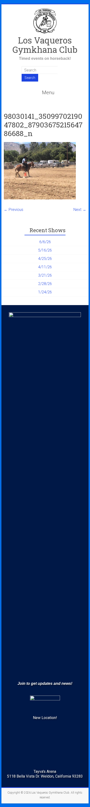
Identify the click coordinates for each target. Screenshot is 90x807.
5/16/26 (45, 250)
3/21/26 (45, 275)
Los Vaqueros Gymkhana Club (44, 44)
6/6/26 (45, 242)
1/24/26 (45, 292)
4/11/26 (45, 267)
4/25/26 (45, 258)
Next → (79, 209)
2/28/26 (45, 283)
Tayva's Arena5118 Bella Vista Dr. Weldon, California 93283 (45, 774)
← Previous (13, 209)
